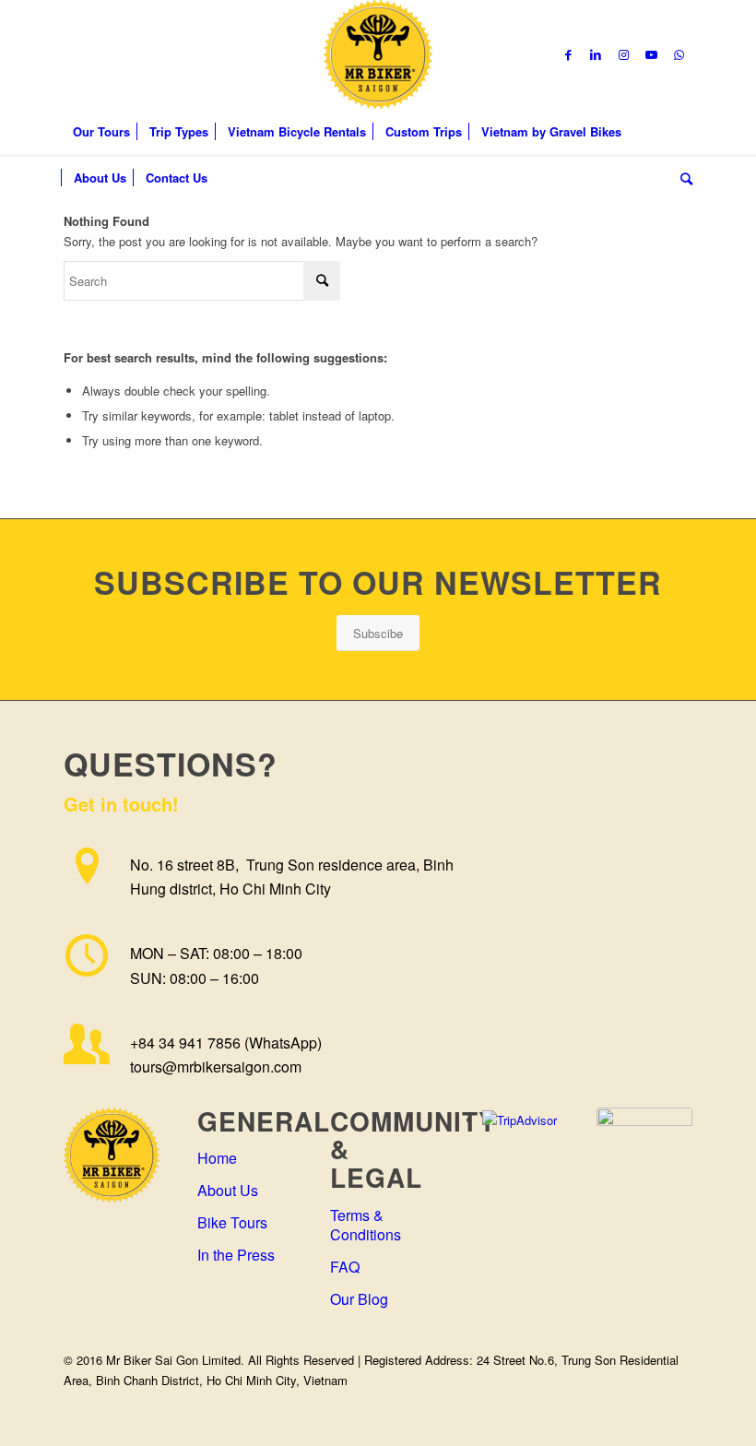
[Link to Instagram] (623, 54)
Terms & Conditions (365, 1224)
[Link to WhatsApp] (678, 54)
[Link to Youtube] (651, 54)
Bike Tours (232, 1222)
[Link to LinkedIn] (595, 54)
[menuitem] (101, 132)
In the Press (236, 1254)
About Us (227, 1190)
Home (217, 1157)
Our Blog (359, 1299)
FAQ (345, 1266)
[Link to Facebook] (568, 54)
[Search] (681, 178)
